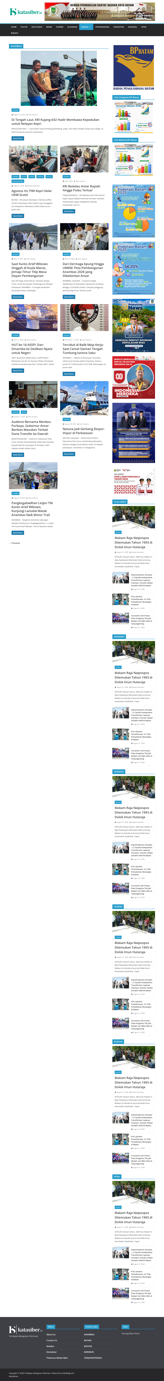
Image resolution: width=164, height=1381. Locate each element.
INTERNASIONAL (102, 27)
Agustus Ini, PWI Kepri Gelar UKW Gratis (32, 193)
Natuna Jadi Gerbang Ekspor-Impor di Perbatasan (84, 431)
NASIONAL (132, 27)
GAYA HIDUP (37, 27)
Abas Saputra (33, 115)
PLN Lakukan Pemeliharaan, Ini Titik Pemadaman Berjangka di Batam (141, 600)
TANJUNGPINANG (18, 181)
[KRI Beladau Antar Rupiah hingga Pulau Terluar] (84, 159)
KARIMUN (40, 177)
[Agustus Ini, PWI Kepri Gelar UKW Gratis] (33, 159)
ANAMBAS (15, 110)
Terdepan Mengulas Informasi (37, 1373)
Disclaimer (52, 1352)
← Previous (14, 543)
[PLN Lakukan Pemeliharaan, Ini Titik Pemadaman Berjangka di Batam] (120, 602)
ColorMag (66, 1373)
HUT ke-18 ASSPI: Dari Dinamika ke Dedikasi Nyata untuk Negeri (32, 349)
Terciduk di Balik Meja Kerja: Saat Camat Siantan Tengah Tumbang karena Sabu (83, 349)
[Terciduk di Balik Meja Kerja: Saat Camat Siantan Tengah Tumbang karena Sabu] (84, 317)
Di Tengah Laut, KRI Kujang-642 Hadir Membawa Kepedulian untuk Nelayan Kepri (55, 121)
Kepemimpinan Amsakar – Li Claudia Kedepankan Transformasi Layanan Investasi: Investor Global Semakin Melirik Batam (142, 580)
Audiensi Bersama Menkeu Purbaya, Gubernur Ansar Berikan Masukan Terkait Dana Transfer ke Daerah (31, 428)
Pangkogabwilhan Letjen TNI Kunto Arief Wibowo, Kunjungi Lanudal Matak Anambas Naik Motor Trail (32, 509)
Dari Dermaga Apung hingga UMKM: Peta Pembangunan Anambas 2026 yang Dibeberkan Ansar (83, 270)
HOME (14, 27)
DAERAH (84, 27)
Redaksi (50, 1346)
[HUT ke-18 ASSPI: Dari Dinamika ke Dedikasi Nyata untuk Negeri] (33, 317)
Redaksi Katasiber (33, 186)
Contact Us (52, 1340)
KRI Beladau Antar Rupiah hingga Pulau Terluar (81, 188)
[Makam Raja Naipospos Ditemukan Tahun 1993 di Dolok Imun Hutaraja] (133, 517)
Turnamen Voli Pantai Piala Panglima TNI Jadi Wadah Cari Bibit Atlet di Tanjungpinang (141, 619)
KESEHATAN (119, 27)
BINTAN (31, 177)
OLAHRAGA (72, 27)
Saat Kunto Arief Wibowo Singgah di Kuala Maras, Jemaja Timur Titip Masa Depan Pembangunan (30, 270)
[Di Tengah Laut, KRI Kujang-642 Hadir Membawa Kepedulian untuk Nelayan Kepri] (59, 78)
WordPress (13, 1376)
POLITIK (24, 27)
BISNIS (49, 27)
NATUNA (49, 177)
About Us (51, 1334)
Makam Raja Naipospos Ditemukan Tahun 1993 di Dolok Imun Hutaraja (133, 542)
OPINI (143, 27)
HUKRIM (59, 27)
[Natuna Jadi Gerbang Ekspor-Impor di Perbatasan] (84, 398)
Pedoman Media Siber (57, 1357)
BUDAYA (14, 33)
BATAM (24, 177)
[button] (89, 27)
